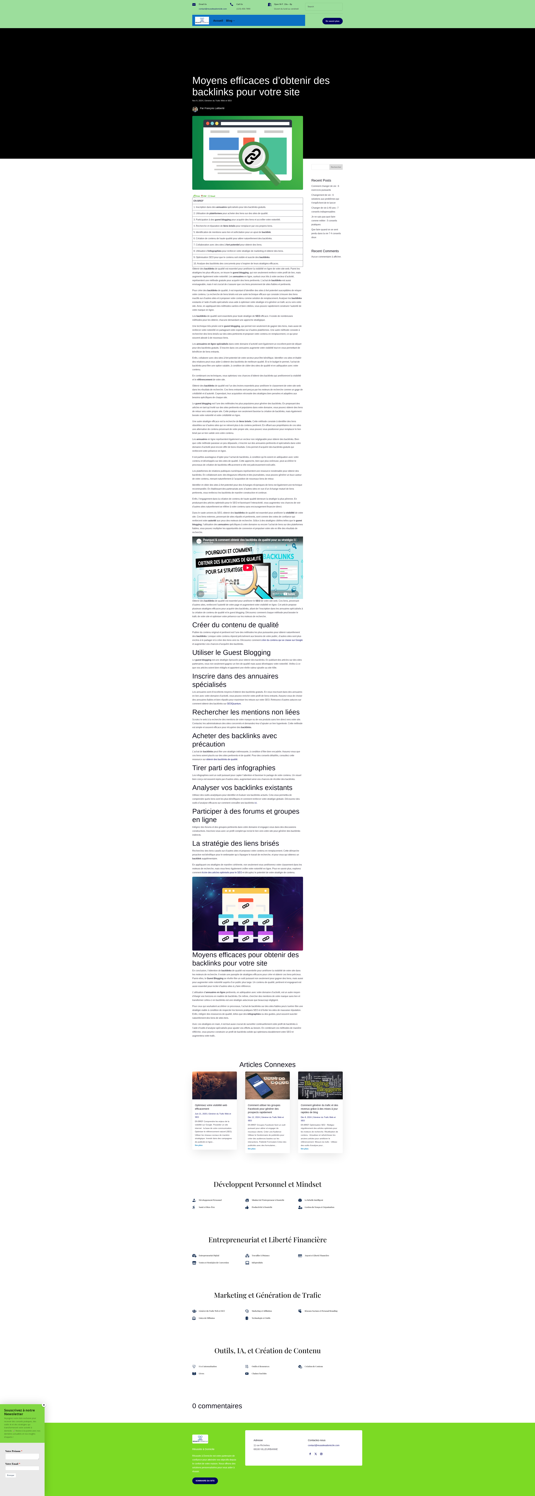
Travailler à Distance (261, 1255)
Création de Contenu (314, 1366)
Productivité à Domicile (262, 1207)
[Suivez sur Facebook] (310, 1454)
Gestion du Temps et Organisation (319, 1207)
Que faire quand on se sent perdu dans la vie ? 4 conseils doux (326, 233)
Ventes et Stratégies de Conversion (214, 1262)
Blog (229, 20)
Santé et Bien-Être (207, 1207)
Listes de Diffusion (207, 1318)
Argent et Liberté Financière (317, 1255)
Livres (201, 1373)
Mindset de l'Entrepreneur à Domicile (268, 1200)
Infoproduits (257, 1262)
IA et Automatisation (208, 1366)
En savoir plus (332, 21)
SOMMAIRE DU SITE (205, 1481)
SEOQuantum (234, 703)
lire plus (199, 1145)
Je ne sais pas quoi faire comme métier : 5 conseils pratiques (324, 221)
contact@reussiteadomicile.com (213, 9)
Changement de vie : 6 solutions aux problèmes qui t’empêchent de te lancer (325, 199)
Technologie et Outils (261, 1318)
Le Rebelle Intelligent (314, 1200)
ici (256, 803)
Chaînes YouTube (259, 1373)
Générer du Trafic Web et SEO (218, 100)
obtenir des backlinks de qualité (221, 759)
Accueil (218, 20)
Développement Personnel (210, 1200)
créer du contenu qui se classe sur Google (282, 640)
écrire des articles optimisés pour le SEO (222, 872)
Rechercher (336, 167)
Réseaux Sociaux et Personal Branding (321, 1311)
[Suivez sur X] (315, 1454)
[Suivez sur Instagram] (321, 1454)
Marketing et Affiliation (262, 1311)
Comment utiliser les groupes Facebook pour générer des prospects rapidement (264, 1109)
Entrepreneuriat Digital (209, 1255)
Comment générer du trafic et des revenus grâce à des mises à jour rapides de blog (319, 1109)
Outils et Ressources (260, 1366)
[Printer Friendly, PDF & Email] (204, 196)
